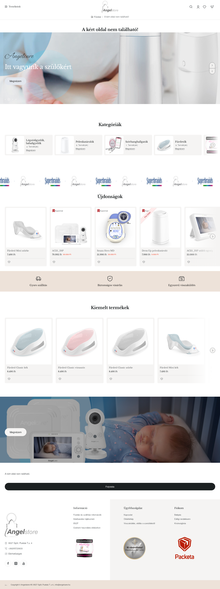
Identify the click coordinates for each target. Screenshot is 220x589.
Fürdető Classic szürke (121, 367)
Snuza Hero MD (105, 250)
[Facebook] (8, 563)
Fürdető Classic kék (17, 367)
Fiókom (179, 508)
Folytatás (110, 486)
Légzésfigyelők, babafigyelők (35, 142)
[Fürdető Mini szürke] (25, 228)
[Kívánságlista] (205, 7)
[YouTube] (23, 563)
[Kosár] (212, 7)
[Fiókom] (198, 7)
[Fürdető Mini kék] (181, 341)
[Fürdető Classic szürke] (130, 341)
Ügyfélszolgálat (133, 508)
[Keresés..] (191, 7)
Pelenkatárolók (85, 141)
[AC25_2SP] (70, 228)
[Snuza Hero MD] (115, 228)
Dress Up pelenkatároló (154, 250)
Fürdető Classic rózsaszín (71, 367)
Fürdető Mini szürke (18, 250)
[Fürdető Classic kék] (28, 341)
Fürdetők (180, 141)
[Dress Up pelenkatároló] (160, 228)
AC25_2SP (58, 250)
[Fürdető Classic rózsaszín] (79, 341)
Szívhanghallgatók (136, 141)
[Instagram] (16, 563)
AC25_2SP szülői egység (200, 250)
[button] (212, 71)
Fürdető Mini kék (169, 367)
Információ (80, 508)
